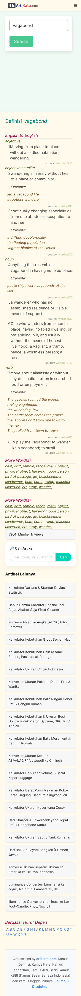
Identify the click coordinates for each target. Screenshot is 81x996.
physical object (17, 471)
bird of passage (18, 476)
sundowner (14, 482)
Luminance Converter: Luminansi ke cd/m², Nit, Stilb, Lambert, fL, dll (36, 886)
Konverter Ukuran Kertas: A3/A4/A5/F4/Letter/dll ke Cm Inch (35, 758)
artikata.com (46, 959)
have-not (39, 471)
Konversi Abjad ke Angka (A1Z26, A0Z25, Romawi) (39, 624)
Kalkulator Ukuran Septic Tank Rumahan (39, 837)
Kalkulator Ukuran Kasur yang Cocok (36, 807)
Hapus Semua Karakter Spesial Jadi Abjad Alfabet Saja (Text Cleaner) (36, 607)
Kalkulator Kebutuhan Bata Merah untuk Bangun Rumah (39, 740)
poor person (59, 471)
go (35, 476)
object (63, 466)
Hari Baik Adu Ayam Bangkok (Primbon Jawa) (38, 852)
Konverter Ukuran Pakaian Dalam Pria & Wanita (39, 684)
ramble (28, 466)
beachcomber (50, 476)
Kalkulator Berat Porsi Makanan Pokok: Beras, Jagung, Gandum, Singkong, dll (38, 792)
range (40, 466)
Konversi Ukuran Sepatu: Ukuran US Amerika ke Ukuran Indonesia (36, 869)
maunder (63, 482)
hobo (38, 482)
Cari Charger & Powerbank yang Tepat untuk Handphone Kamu (38, 822)
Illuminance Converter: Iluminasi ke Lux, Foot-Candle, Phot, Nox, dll (39, 904)
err (24, 487)
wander (45, 487)
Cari (63, 557)
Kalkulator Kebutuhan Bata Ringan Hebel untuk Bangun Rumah (40, 701)
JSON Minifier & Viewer (26, 534)
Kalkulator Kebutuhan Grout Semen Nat (39, 639)
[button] (75, 5)
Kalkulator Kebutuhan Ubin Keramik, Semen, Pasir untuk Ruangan (36, 654)
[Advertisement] (40, 81)
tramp (49, 482)
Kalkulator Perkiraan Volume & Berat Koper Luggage (36, 775)
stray (33, 487)
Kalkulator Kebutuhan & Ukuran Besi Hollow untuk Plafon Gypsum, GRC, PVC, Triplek (39, 721)
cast (8, 466)
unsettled (12, 487)
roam (51, 466)
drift (17, 466)
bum (28, 482)
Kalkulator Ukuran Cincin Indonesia (35, 669)
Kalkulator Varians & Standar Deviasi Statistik (37, 590)
